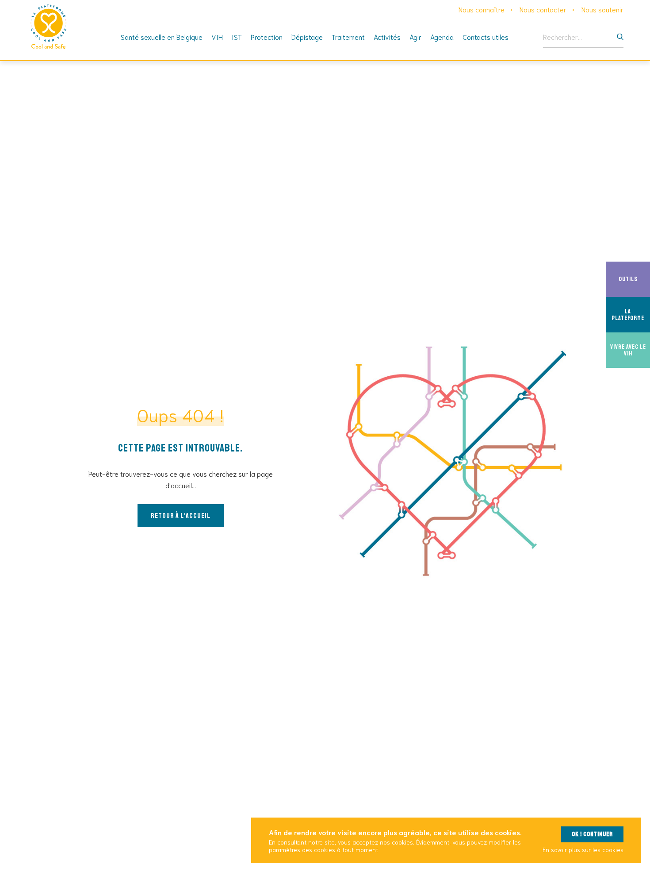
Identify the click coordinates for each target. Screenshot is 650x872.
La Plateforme (631, 314)
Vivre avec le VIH (630, 350)
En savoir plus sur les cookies (583, 849)
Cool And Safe (49, 26)
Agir (415, 36)
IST (237, 36)
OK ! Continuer (592, 834)
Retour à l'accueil (180, 515)
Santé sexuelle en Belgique (162, 36)
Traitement (348, 36)
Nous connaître (482, 9)
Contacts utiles (486, 36)
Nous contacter (543, 9)
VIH (217, 36)
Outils (634, 279)
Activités (387, 36)
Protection (267, 36)
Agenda (442, 36)
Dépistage (307, 36)
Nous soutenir (602, 9)
